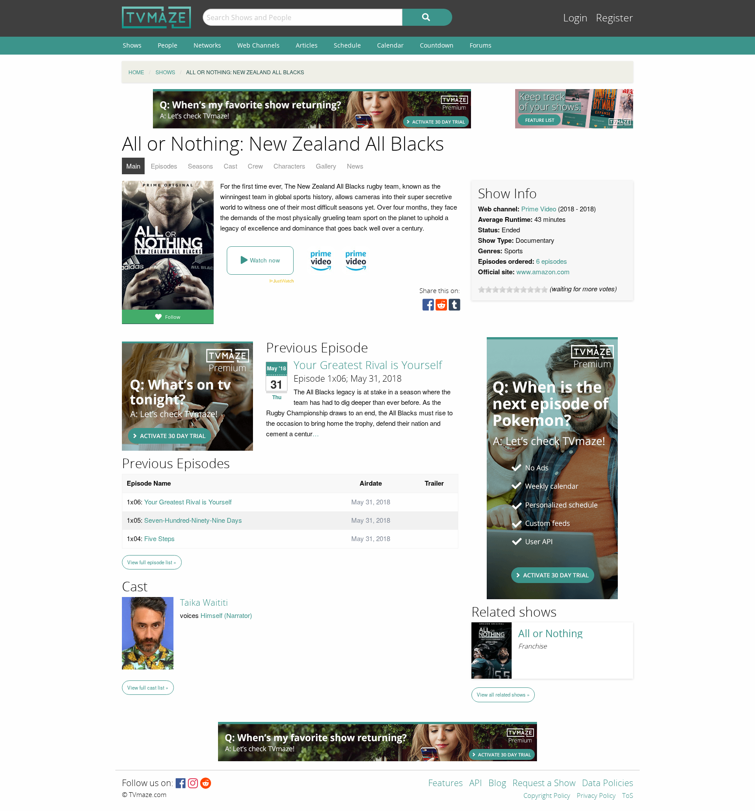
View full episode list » (151, 562)
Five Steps (159, 538)
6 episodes (551, 261)
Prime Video (538, 208)
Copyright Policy (546, 796)
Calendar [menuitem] (390, 45)
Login (575, 18)
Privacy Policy (596, 796)
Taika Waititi (204, 602)
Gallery (326, 165)
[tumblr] (454, 306)
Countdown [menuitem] (437, 45)
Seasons (200, 165)
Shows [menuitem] (132, 45)
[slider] (513, 289)
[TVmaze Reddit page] (205, 783)
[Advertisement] (312, 108)
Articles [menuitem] (307, 45)
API (475, 783)
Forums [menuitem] (481, 45)
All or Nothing (550, 633)
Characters (289, 165)
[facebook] (428, 306)
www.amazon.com (543, 271)
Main (133, 165)
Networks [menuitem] (207, 45)
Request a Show (544, 783)
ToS (627, 796)
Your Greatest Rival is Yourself (368, 365)
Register (614, 18)
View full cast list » (147, 687)
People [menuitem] (167, 45)
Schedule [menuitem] (347, 45)
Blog (497, 783)
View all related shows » (503, 694)
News (355, 165)
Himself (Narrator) (226, 615)
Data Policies (607, 783)
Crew (255, 165)
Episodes (164, 165)
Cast (230, 165)
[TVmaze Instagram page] (193, 783)
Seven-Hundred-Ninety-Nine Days (193, 520)
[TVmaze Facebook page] (181, 783)
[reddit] (441, 306)
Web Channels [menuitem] (258, 45)
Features (445, 783)
